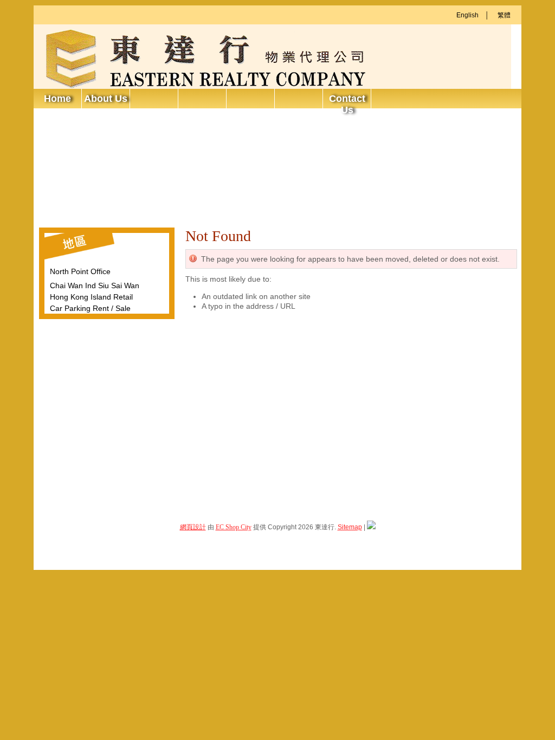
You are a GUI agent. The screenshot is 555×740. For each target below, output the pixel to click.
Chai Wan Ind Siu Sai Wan (94, 285)
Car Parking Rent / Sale (90, 308)
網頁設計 (193, 527)
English (467, 15)
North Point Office (80, 271)
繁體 (504, 15)
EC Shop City (233, 527)
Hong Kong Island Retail (91, 297)
